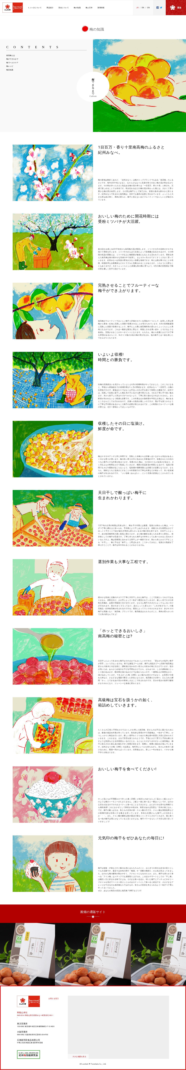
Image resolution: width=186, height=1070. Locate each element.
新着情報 (101, 7)
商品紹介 (50, 7)
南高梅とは (10, 55)
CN (148, 7)
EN (143, 7)
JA (137, 7)
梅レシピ (9, 66)
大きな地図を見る (79, 1056)
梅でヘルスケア (12, 62)
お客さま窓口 (53, 998)
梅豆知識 (9, 69)
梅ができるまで (12, 59)
